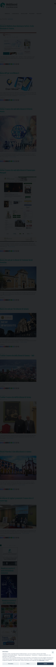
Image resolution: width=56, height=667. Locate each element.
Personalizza (10, 663)
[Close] (53, 652)
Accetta (45, 663)
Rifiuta (28, 663)
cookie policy (41, 660)
